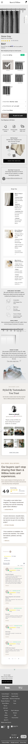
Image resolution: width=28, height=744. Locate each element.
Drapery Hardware (5, 701)
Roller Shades (5, 698)
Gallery (6, 715)
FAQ (15, 715)
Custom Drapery (5, 693)
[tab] (6, 563)
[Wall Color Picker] (26, 23)
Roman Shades (5, 696)
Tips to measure (15, 710)
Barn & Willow (6, 742)
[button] (9, 658)
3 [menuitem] (15, 658)
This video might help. (13, 361)
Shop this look (14, 452)
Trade (14, 701)
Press (14, 703)
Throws (5, 705)
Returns (15, 712)
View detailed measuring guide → (19, 252)
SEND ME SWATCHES (7, 681)
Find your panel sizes (15, 698)
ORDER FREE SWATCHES (14, 160)
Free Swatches (14, 693)
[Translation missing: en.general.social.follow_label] (10, 737)
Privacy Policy (23, 742)
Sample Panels (14, 696)
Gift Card (5, 708)
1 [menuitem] (12, 658)
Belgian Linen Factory (6, 722)
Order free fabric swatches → (19, 283)
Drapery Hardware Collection (16, 324)
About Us (6, 720)
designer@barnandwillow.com (14, 178)
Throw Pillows (5, 703)
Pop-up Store (15, 717)
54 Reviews (14, 40)
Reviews (6, 710)
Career (6, 717)
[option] (14, 429)
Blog (6, 712)
